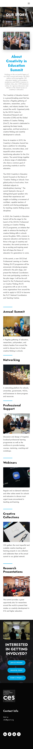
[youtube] (14, 734)
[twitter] (9, 734)
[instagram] (19, 734)
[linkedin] (5, 734)
